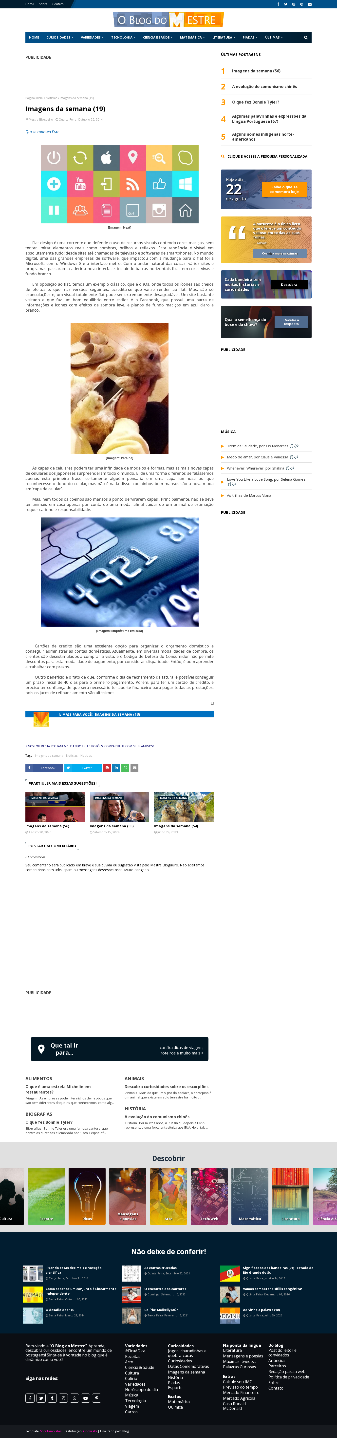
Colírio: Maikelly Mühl (162, 1310)
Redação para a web (286, 1371)
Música (131, 1395)
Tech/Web (209, 1218)
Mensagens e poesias (127, 1216)
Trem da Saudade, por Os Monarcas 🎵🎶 (263, 445)
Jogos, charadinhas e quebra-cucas (187, 1353)
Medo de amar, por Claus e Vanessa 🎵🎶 (263, 456)
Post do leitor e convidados (282, 1352)
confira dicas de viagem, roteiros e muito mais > (182, 1050)
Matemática (250, 1218)
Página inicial (34, 98)
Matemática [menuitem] (191, 37)
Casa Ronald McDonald (234, 1406)
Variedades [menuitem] (91, 37)
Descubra (289, 284)
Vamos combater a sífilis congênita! (272, 1289)
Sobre (43, 4)
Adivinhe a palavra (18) (261, 1310)
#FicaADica (135, 1350)
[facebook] (278, 4)
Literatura (290, 1218)
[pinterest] (301, 4)
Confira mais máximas (280, 253)
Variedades (135, 1384)
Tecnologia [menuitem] (121, 37)
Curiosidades (180, 1361)
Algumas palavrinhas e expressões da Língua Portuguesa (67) (269, 119)
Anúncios (276, 1360)
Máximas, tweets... (239, 1361)
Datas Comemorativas (188, 1366)
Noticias (71, 755)
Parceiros (277, 1366)
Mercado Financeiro (241, 1392)
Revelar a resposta (291, 322)
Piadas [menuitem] (249, 37)
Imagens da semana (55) (112, 826)
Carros (131, 1412)
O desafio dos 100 (60, 1310)
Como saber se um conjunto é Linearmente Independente (81, 1291)
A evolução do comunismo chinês (157, 1116)
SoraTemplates (50, 1431)
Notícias (51, 98)
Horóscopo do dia (141, 1389)
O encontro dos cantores (165, 1289)
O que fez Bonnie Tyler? (49, 1122)
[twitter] (286, 4)
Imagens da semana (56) (47, 826)
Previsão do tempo (240, 1387)
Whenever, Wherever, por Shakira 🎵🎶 (261, 468)
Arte (168, 1218)
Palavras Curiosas (239, 1367)
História (175, 1377)
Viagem (132, 1406)
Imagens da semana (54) (176, 826)
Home (29, 4)
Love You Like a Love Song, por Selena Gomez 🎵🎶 (266, 482)
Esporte (46, 1218)
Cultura (132, 1373)
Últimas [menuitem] (272, 37)
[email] (309, 4)
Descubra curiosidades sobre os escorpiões (166, 1086)
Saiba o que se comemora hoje (284, 189)
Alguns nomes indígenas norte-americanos (263, 137)
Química (175, 1407)
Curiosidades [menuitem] (58, 37)
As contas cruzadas (160, 1268)
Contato (58, 4)
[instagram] (294, 4)
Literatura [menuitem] (222, 37)
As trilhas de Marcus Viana (249, 495)
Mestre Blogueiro (41, 119)
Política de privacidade (288, 1377)
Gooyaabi (90, 1431)
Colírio (131, 1378)
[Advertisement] (119, 1015)
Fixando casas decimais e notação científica (74, 1270)
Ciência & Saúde (139, 1367)
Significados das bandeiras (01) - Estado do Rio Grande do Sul (278, 1270)
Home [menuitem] (34, 37)
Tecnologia (135, 1400)
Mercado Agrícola (239, 1398)
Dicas (87, 1218)
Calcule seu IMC (237, 1381)
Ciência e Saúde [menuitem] (156, 37)
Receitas (132, 1356)
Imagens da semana (49, 755)
